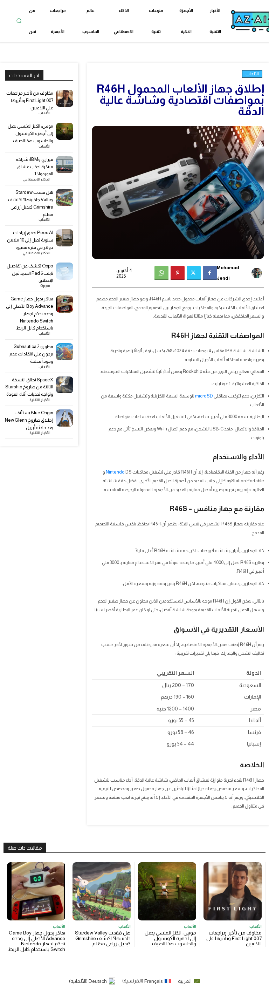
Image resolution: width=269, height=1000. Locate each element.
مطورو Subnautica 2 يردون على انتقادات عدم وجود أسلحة (31, 354)
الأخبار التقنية (39, 400)
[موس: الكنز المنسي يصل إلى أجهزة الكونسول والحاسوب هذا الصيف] (64, 131)
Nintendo (115, 472)
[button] (18, 21)
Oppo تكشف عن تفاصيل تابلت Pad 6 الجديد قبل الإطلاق (30, 273)
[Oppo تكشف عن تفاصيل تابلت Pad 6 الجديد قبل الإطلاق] (64, 271)
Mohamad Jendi (228, 273)
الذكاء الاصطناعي (36, 179)
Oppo (45, 286)
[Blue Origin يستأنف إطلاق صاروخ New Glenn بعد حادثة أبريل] (64, 418)
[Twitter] (194, 273)
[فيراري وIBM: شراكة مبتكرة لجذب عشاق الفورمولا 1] (64, 164)
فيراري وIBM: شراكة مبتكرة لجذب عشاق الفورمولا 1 (34, 167)
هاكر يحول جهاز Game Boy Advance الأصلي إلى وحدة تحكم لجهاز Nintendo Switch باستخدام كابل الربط (29, 313)
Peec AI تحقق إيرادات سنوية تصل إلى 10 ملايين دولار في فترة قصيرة (30, 240)
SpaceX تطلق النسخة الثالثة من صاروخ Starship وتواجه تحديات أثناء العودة (29, 387)
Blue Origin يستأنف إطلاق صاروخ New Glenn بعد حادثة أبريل (29, 420)
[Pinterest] (178, 273)
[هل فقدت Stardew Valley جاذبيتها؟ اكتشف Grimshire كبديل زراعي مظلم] (64, 197)
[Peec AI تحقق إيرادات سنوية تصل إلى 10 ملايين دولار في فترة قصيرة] (64, 237)
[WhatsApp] (161, 273)
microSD (204, 396)
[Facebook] (210, 273)
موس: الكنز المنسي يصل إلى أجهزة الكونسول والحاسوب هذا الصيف (30, 133)
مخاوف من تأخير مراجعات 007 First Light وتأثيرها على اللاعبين (29, 100)
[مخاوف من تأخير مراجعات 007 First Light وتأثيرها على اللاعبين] (64, 98)
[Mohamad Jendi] (258, 273)
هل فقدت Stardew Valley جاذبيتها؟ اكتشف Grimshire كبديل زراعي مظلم (103, 938)
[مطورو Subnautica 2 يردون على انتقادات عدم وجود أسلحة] (64, 351)
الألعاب (252, 74)
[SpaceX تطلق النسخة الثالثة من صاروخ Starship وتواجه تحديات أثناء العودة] (64, 385)
